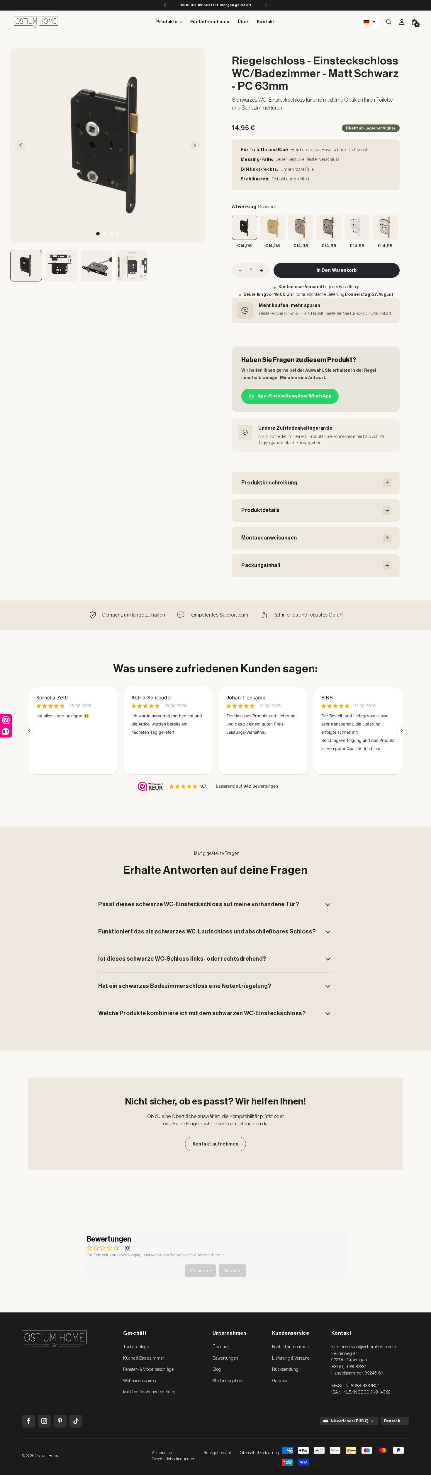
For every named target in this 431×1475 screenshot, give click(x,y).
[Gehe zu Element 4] (131, 265)
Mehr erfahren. (211, 1255)
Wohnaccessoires (139, 1381)
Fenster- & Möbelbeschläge (148, 1369)
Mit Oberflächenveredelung (149, 1392)
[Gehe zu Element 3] (96, 265)
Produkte (167, 22)
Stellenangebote (228, 1381)
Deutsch (392, 1421)
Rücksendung (285, 1369)
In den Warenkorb (337, 270)
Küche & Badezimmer (143, 1358)
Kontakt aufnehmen (216, 1144)
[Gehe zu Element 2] (61, 265)
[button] (369, 22)
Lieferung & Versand (291, 1358)
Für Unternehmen (210, 22)
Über (243, 22)
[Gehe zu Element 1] (26, 265)
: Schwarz (254, 206)
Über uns (221, 1347)
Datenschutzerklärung (258, 1453)
